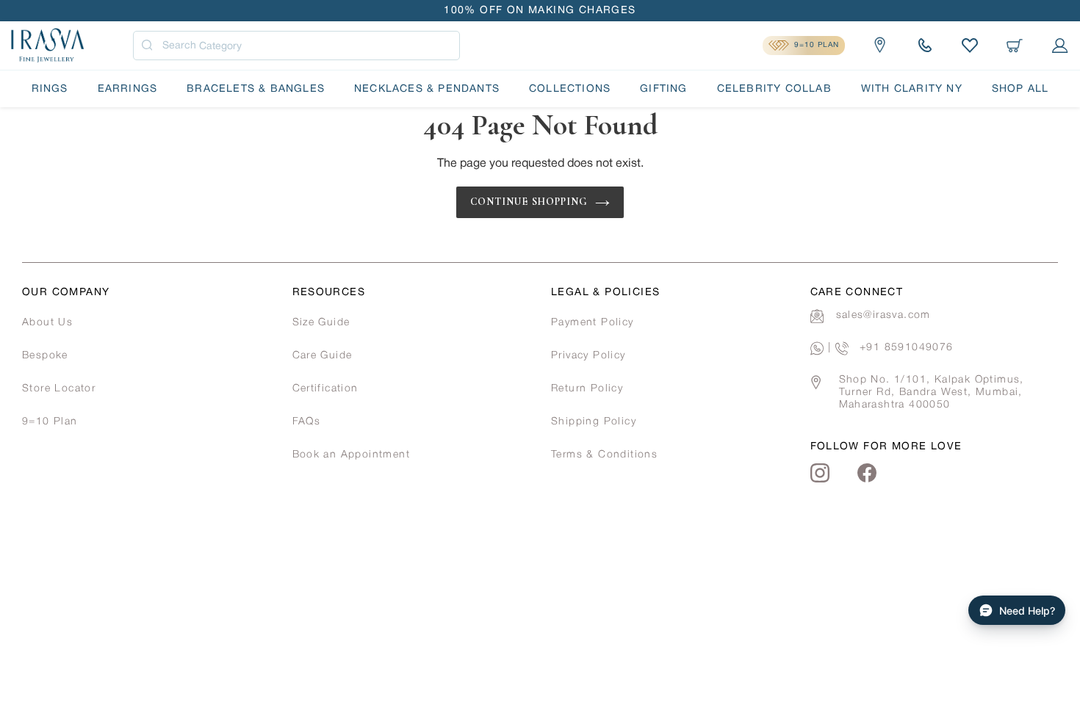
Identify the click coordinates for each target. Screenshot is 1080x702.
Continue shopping (529, 201)
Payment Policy (592, 323)
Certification (325, 389)
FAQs (306, 422)
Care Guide (322, 356)
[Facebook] (866, 472)
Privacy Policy (588, 356)
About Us (47, 323)
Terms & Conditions (604, 455)
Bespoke (45, 356)
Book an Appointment (351, 455)
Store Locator (59, 389)
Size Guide (321, 323)
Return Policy (587, 389)
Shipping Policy (593, 422)
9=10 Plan (50, 422)
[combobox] (296, 45)
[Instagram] (819, 472)
